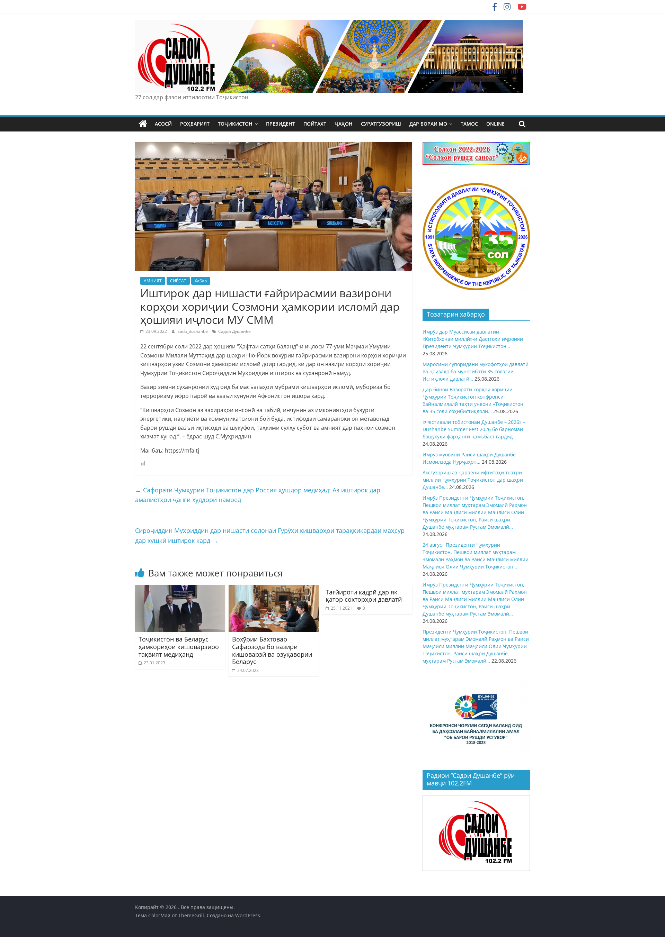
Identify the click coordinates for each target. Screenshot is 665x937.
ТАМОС (469, 123)
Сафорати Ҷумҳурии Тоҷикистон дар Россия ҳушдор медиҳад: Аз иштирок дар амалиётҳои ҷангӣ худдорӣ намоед (257, 495)
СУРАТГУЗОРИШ (381, 123)
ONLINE (495, 123)
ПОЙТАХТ (314, 123)
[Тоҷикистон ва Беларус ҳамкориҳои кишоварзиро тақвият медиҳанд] (180, 589)
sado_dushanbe (193, 331)
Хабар (201, 281)
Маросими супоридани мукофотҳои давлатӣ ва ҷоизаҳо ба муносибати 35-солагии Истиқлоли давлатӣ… (476, 371)
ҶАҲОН (344, 123)
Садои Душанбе (234, 331)
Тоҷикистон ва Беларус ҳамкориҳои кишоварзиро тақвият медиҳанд (179, 646)
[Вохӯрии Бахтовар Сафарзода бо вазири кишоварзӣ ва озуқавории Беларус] (274, 589)
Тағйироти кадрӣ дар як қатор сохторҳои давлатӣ (364, 596)
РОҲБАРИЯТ (195, 123)
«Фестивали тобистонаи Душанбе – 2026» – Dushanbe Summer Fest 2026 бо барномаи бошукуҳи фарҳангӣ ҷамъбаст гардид (474, 429)
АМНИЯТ (153, 281)
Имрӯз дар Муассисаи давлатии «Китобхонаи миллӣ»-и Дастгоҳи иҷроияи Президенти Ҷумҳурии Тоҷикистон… (473, 338)
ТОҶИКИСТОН (235, 123)
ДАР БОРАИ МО (428, 123)
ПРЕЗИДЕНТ (280, 123)
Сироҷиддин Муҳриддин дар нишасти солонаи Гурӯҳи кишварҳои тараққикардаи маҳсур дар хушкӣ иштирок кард (270, 535)
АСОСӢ (163, 123)
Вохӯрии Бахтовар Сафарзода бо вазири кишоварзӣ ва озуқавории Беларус (272, 650)
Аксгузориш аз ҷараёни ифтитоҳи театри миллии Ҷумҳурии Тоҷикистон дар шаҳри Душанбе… (473, 479)
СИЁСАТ (178, 281)
